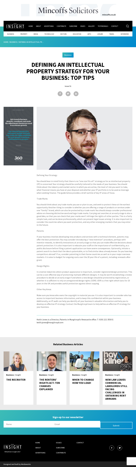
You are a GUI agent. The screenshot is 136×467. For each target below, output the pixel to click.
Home (31, 26)
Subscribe (73, 26)
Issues (82, 26)
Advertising (49, 26)
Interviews (125, 34)
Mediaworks (26, 464)
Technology (49, 34)
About (38, 26)
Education (77, 34)
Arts (89, 34)
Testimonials (103, 26)
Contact (114, 26)
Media (36, 34)
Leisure (100, 34)
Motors (63, 34)
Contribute (61, 26)
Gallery (91, 26)
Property (23, 34)
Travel (111, 34)
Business (10, 34)
